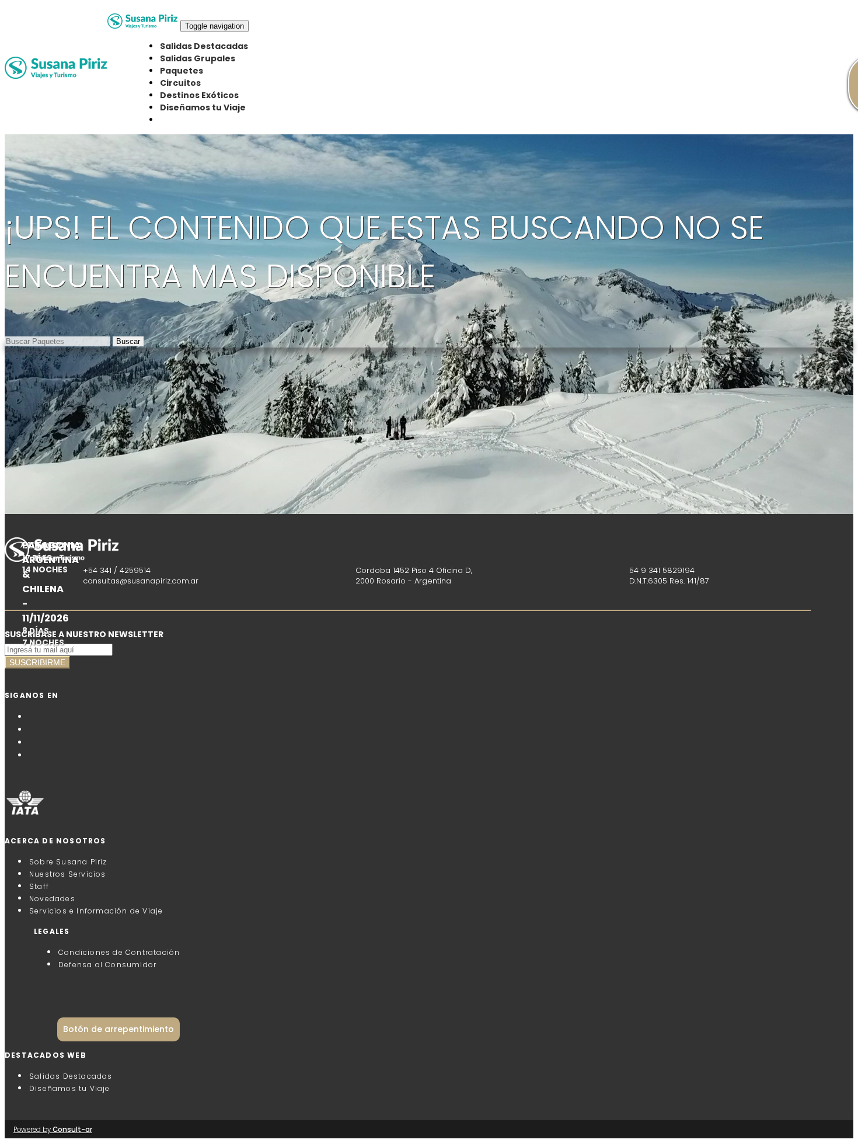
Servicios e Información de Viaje (96, 911)
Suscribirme (37, 662)
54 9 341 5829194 (662, 570)
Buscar (128, 341)
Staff (39, 886)
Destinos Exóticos (199, 95)
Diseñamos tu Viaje (203, 107)
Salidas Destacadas (204, 46)
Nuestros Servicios (67, 874)
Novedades (52, 899)
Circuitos (180, 83)
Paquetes (181, 71)
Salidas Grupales (197, 58)
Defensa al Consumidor (107, 965)
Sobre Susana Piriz (68, 862)
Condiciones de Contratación (119, 952)
